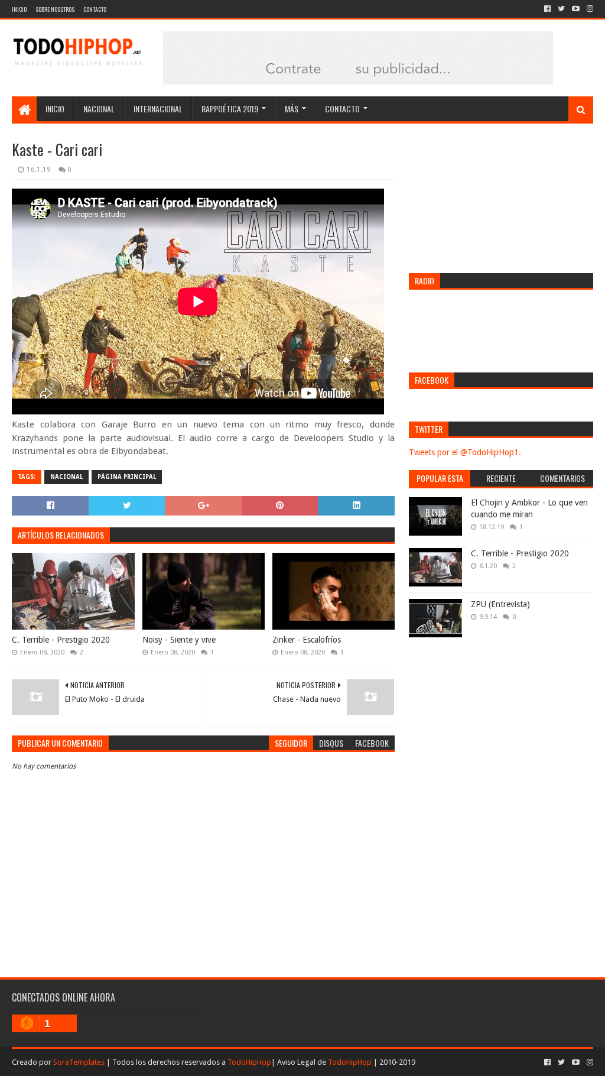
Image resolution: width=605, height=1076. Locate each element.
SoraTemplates (79, 1062)
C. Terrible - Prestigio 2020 (61, 639)
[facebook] (547, 9)
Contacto (94, 9)
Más (291, 108)
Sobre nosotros (54, 9)
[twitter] (561, 9)
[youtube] (576, 9)
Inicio (19, 9)
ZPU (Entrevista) (500, 604)
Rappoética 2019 (229, 108)
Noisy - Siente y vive (179, 639)
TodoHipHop (249, 1062)
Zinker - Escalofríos (306, 639)
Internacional (158, 108)
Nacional (99, 108)
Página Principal (126, 477)
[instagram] (588, 9)
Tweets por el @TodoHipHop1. (465, 452)
